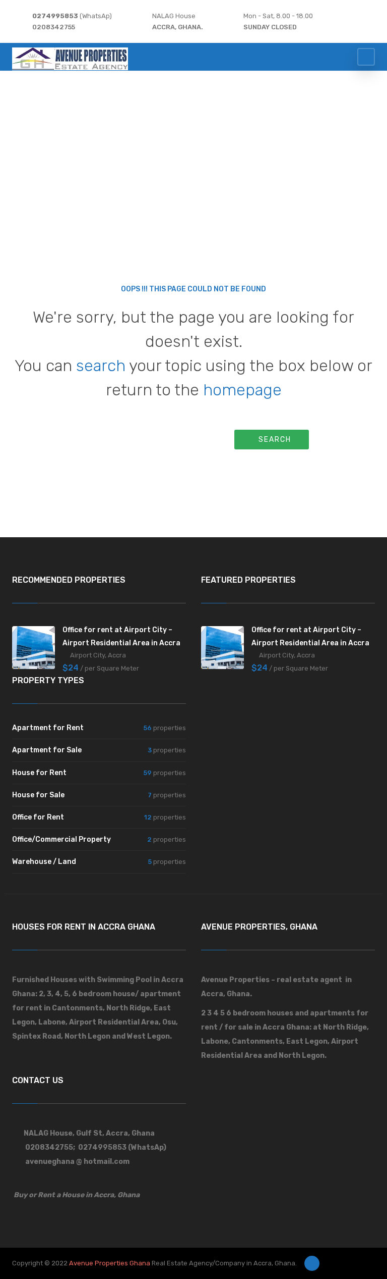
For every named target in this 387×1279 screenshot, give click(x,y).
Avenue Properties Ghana (109, 1263)
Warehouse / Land (44, 861)
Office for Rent (38, 817)
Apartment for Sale (47, 750)
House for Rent (39, 773)
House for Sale (38, 795)
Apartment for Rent (48, 728)
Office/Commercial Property (61, 839)
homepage (242, 389)
